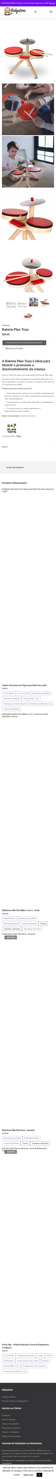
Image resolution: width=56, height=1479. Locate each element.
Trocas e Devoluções (10, 1424)
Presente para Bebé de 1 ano (40, 704)
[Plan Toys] (11, 430)
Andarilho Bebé (9, 918)
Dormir (49, 1355)
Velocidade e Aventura (32, 929)
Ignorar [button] (52, 3)
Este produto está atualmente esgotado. (24, 343)
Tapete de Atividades (11, 709)
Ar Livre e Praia (23, 693)
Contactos (6, 1415)
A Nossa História (8, 1397)
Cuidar (40, 1355)
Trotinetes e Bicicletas (12, 929)
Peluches (45, 1361)
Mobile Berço (9, 1361)
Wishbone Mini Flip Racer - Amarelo (18, 1130)
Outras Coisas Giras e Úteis (27, 1361)
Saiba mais (28, 1475)
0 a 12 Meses (9, 693)
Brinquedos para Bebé (41, 693)
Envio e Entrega (8, 1419)
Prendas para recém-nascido (15, 704)
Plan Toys (49, 375)
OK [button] (39, 1475)
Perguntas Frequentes (11, 1428)
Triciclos (43, 924)
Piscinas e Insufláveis (12, 698)
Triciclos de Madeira (29, 924)
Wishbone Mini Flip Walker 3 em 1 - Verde (21, 910)
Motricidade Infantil (11, 924)
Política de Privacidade (11, 1436)
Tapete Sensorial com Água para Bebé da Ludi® (24, 685)
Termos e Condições (10, 1432)
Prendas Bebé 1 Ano (31, 698)
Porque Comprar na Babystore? (15, 1401)
